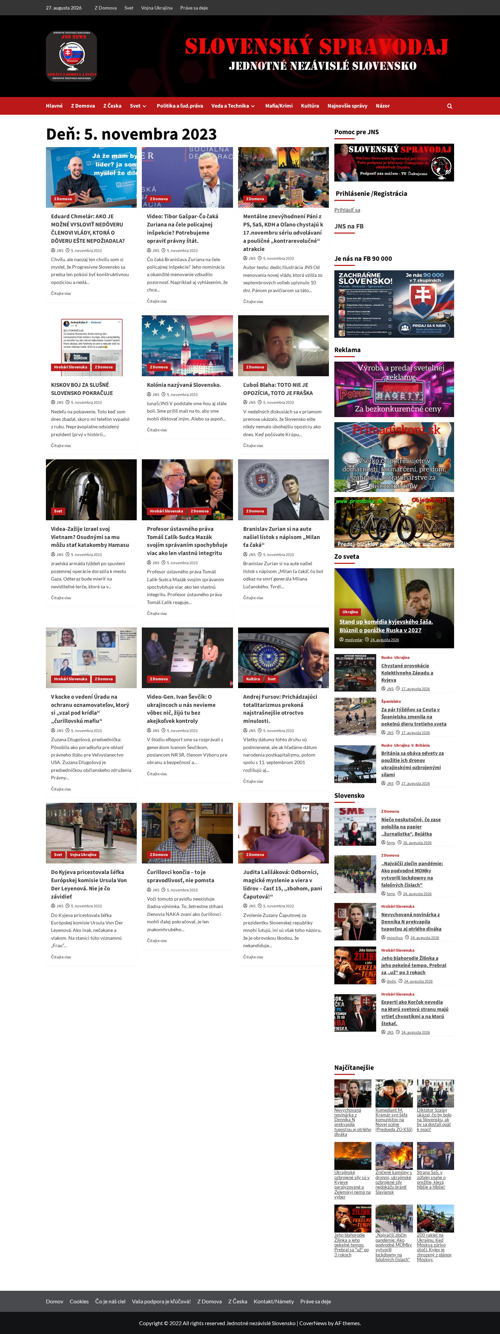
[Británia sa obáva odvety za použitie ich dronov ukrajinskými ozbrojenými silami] (355, 764)
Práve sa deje (194, 8)
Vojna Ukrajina (156, 8)
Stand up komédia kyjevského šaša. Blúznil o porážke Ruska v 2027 (386, 626)
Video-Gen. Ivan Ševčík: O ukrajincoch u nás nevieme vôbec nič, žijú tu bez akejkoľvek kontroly (181, 709)
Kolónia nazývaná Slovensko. (184, 385)
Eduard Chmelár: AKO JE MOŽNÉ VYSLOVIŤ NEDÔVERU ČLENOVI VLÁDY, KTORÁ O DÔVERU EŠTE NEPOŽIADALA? (88, 228)
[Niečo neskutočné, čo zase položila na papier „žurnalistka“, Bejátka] (355, 827)
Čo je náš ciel (110, 1301)
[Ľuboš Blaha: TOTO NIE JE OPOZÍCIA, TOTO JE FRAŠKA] (283, 345)
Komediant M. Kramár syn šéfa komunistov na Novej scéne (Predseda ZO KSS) (394, 1119)
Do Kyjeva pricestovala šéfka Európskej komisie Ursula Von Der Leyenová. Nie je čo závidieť (89, 884)
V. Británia (420, 745)
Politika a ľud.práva (180, 106)
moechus (395, 938)
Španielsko (391, 701)
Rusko (387, 658)
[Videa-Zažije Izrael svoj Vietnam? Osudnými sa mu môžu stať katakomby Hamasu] (91, 489)
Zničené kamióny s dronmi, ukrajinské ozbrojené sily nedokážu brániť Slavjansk (394, 1182)
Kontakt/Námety (274, 1301)
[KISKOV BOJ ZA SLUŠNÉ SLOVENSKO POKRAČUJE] (91, 345)
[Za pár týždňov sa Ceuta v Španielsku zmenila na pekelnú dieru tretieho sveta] (355, 716)
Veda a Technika (230, 106)
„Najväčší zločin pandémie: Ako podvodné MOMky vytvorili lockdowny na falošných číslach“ (412, 874)
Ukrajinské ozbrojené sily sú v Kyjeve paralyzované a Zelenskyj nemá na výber (352, 1184)
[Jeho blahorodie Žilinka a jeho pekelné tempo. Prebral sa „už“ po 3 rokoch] (355, 965)
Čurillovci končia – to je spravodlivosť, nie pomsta (180, 876)
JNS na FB (349, 226)
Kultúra (310, 106)
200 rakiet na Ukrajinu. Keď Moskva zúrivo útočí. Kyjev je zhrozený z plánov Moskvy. (434, 1247)
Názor (383, 106)
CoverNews (313, 1323)
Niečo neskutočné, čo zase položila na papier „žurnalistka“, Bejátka (411, 827)
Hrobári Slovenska (70, 367)
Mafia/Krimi (279, 106)
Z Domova (106, 8)
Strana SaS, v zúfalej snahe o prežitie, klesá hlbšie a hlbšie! (431, 1180)
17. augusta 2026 (415, 689)
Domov (54, 1301)
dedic (391, 981)
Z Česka (112, 106)
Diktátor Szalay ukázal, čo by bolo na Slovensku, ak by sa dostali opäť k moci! (434, 1119)
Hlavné (54, 106)
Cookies (79, 1301)
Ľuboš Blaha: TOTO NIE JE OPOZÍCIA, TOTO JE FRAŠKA (278, 389)
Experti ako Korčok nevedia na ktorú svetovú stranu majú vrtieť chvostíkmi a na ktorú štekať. (415, 1013)
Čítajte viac (61, 293)
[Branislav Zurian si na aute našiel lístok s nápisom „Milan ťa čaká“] (283, 489)
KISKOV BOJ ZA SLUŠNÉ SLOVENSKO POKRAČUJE (82, 389)
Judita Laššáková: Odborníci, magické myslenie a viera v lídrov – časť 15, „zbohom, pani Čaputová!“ (282, 884)
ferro (391, 843)
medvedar (354, 640)
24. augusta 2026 (384, 640)
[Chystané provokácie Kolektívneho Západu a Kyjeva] (355, 673)
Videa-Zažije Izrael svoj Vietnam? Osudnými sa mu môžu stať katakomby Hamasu (90, 537)
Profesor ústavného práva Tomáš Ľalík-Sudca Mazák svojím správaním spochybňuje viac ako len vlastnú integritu (187, 541)
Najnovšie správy (347, 106)
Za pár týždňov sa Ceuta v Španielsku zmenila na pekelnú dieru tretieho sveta (414, 717)
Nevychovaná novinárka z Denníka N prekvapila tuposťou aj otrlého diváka (411, 922)
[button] (450, 106)
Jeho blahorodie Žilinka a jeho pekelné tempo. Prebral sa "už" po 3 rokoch (351, 1244)
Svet (128, 8)
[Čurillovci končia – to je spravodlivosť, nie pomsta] (187, 833)
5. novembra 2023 (86, 251)
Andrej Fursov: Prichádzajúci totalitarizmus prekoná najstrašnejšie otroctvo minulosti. (280, 709)
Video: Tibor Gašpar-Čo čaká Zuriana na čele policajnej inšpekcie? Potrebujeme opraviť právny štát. (182, 228)
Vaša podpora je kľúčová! (161, 1301)
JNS (59, 251)
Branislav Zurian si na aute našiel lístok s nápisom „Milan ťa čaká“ (281, 537)
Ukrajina (350, 612)
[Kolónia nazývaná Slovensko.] (187, 345)
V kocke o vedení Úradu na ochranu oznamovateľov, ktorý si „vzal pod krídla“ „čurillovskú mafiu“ (90, 709)
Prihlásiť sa (347, 209)
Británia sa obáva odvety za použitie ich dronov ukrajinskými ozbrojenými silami (412, 764)
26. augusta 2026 (417, 843)
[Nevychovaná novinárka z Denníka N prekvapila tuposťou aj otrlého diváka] (355, 922)
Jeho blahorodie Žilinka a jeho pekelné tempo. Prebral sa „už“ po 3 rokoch (413, 965)
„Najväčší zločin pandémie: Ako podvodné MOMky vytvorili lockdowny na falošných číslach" (394, 1247)
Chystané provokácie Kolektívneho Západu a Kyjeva (407, 673)
